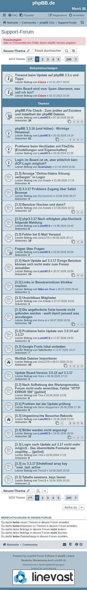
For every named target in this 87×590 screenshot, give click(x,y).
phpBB (31, 556)
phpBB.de (60, 560)
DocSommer (45, 195)
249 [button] (68, 59)
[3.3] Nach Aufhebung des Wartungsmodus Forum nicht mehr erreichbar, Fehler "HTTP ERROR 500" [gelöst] (47, 388)
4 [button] (53, 59)
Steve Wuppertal (47, 407)
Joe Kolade (44, 180)
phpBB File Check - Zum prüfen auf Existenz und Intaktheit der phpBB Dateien (48, 112)
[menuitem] (13, 15)
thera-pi (42, 320)
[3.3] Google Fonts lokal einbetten (40, 346)
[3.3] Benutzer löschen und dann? (40, 204)
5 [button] (58, 59)
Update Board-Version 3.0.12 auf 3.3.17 (43, 373)
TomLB (42, 470)
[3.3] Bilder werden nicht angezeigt (41, 430)
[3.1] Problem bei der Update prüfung (43, 404)
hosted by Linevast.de (43, 568)
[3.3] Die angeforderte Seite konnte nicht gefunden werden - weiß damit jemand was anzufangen (47, 313)
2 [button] (42, 59)
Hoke (41, 376)
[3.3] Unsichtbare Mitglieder (35, 298)
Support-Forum (17, 31)
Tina (40, 395)
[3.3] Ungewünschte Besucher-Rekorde (43, 416)
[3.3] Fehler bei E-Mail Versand (38, 234)
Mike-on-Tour (46, 289)
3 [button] (48, 59)
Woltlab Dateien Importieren (36, 358)
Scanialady (45, 166)
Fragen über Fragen (29, 249)
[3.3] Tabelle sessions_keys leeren (40, 477)
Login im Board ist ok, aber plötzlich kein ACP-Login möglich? (46, 161)
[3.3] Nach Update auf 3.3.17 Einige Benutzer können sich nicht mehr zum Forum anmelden (48, 264)
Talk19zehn (45, 349)
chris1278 (44, 237)
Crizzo (42, 82)
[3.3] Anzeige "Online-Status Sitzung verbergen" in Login (42, 175)
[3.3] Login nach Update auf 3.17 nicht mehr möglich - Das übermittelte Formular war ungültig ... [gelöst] (47, 448)
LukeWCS (44, 117)
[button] (30, 59)
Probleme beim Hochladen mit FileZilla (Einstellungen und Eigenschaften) (44, 148)
